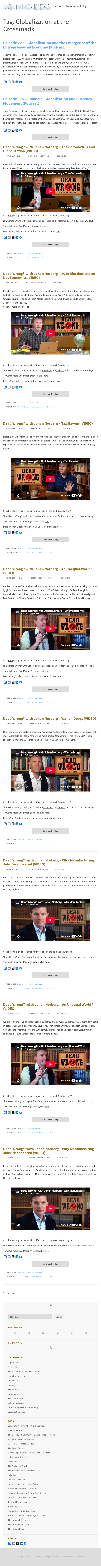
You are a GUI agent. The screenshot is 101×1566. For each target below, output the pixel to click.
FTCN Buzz (13, 1389)
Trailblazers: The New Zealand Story (24, 1470)
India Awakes (13, 1475)
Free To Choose (24, 407)
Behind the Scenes (16, 1403)
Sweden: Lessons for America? (21, 1443)
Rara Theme (59, 1556)
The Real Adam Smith (17, 1466)
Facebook (47, 220)
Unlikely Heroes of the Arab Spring (23, 1484)
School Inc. (13, 1461)
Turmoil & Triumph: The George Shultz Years (28, 1515)
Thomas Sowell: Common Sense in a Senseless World (31, 1434)
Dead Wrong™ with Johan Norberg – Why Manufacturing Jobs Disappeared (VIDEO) (48, 862)
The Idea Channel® (16, 1398)
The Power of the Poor (18, 1520)
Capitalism (13, 1362)
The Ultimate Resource (18, 1524)
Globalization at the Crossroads (30, 257)
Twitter (60, 220)
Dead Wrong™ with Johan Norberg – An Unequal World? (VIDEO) (48, 1006)
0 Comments (61, 156)
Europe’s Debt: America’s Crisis (21, 1511)
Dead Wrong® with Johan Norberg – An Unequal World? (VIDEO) (47, 571)
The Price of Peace (16, 1448)
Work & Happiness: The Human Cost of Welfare (29, 1452)
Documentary (14, 1394)
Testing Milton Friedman (19, 1502)
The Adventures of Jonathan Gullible (24, 1371)
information (23, 306)
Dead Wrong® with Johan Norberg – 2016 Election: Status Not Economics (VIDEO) (49, 275)
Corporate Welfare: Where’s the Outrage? (26, 1425)
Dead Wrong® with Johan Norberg (30, 253)
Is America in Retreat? (18, 1457)
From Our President (17, 1376)
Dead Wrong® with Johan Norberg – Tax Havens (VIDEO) (48, 423)
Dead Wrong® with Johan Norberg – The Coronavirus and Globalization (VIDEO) (49, 149)
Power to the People (17, 1479)
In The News (13, 1380)
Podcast (11, 1385)
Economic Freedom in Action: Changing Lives (28, 1493)
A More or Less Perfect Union (21, 1439)
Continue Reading (50, 89)
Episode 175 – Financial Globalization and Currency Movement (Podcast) (47, 101)
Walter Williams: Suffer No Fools (22, 1488)
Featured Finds (14, 1367)
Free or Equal (14, 1506)
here (10, 215)
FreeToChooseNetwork (38, 156)
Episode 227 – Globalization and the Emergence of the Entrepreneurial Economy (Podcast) (49, 45)
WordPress (79, 1556)
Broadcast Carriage (16, 1411)
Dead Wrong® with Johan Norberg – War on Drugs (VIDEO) (49, 718)
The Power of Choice (17, 1529)
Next (14, 1293)
